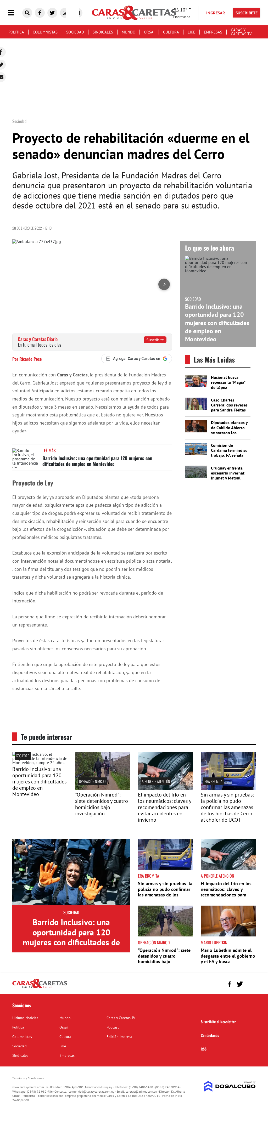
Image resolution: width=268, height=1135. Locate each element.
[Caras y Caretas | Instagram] (65, 13)
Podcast (113, 1027)
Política (16, 32)
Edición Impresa (119, 1036)
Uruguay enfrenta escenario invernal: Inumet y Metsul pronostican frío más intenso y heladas (229, 478)
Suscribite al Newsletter (218, 1021)
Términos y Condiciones (28, 1078)
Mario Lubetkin (214, 942)
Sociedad (75, 32)
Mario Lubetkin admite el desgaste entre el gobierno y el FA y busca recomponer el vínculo (228, 958)
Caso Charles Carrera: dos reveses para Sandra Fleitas (229, 405)
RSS (203, 1049)
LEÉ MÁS (49, 450)
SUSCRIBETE (247, 12)
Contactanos (210, 1035)
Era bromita (213, 781)
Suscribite (155, 339)
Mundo (128, 32)
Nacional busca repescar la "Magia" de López (228, 382)
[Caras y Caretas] (39, 987)
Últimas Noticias (25, 1017)
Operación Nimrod (92, 781)
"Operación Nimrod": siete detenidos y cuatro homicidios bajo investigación (101, 804)
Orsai (149, 32)
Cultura (171, 32)
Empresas (213, 32)
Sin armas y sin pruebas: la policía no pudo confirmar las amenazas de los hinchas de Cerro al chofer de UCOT (227, 807)
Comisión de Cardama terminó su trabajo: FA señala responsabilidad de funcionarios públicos (229, 458)
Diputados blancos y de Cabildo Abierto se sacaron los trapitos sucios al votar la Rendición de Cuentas (229, 435)
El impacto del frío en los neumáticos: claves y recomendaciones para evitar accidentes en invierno (164, 807)
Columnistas (45, 32)
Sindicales (103, 32)
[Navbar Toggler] (15, 13)
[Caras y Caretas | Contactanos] (250, 983)
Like (191, 32)
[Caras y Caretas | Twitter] (52, 13)
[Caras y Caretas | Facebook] (40, 13)
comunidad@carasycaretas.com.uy (91, 1091)
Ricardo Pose (30, 359)
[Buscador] (27, 13)
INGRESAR (215, 12)
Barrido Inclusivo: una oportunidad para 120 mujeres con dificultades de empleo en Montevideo (97, 461)
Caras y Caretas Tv (241, 32)
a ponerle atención (156, 781)
